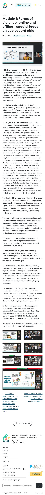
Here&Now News (19, 36)
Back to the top (23, 423)
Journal (5, 453)
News (29, 36)
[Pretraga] (39, 485)
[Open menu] (11, 5)
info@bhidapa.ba (10, 475)
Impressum (39, 493)
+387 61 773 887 (10, 472)
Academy (6, 461)
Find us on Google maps (12, 480)
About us (5, 450)
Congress (5, 457)
